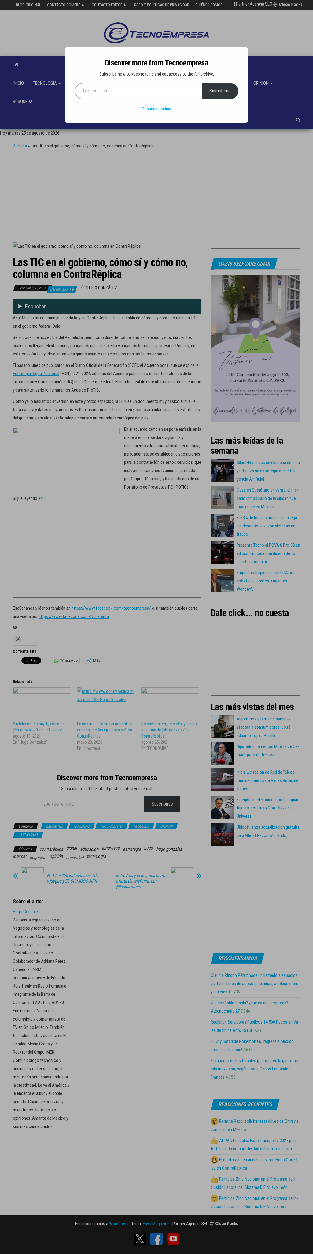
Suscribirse (220, 91)
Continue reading (156, 108)
